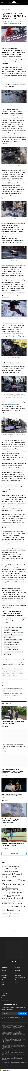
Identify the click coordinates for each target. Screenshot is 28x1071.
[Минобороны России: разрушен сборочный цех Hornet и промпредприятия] (14, 810)
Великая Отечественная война (10, 871)
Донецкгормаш (19, 673)
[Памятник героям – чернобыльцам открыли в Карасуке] (14, 713)
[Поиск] (26, 2)
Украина (6, 884)
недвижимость (7, 903)
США (24, 880)
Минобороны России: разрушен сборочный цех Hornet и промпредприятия (11, 820)
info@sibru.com (12, 1036)
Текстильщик (14, 675)
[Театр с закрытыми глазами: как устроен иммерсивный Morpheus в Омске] (14, 785)
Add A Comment (14, 853)
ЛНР (14, 877)
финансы (5, 916)
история (4, 895)
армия (23, 884)
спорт (4, 910)
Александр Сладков (13, 404)
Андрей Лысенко (18, 668)
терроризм (6, 913)
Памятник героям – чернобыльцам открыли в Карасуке (12, 722)
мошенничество (6, 901)
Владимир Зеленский (7, 671)
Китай (4, 877)
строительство (12, 910)
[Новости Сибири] (14, 2)
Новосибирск (7, 880)
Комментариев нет (13, 23)
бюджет (4, 887)
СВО (9, 675)
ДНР (13, 673)
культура (11, 898)
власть (9, 887)
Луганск (4, 675)
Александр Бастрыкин (7, 668)
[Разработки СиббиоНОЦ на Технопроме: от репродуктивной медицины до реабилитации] (14, 761)
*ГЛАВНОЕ (5, 23)
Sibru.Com (5, 21)
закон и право (5, 892)
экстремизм (14, 916)
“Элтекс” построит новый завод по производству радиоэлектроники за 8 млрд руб (13, 746)
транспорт (15, 913)
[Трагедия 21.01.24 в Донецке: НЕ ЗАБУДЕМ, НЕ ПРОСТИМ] (14, 34)
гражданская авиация (10, 890)
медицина (19, 898)
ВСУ (16, 869)
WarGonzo (18, 242)
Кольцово (9, 877)
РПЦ (15, 880)
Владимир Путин (6, 874)
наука (19, 901)
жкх (23, 890)
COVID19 (4, 866)
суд (19, 910)
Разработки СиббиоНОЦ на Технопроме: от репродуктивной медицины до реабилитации (12, 771)
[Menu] (2, 2)
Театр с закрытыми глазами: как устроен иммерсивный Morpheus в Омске (12, 795)
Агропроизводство (14, 866)
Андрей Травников (8, 869)
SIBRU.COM (4, 1029)
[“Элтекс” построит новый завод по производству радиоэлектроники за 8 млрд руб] (14, 736)
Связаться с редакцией (16, 1006)
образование (17, 903)
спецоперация (18, 907)
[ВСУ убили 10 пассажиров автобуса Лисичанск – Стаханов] (14, 835)
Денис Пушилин (17, 671)
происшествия (6, 907)
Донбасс (19, 874)
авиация (16, 884)
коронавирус (16, 895)
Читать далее (4, 726)
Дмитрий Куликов (6, 673)
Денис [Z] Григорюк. (19, 336)
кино (9, 895)
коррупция (4, 898)
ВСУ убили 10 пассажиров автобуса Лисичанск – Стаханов (12, 844)
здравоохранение (17, 892)
